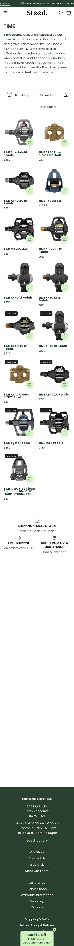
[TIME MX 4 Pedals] (20, 229)
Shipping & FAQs (37, 919)
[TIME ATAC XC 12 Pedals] (20, 326)
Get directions (37, 840)
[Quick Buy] (29, 142)
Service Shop (37, 889)
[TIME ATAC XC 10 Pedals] (20, 181)
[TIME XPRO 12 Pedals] (20, 277)
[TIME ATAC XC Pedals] (54, 374)
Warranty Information (37, 895)
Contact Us (37, 858)
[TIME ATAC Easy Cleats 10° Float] (54, 132)
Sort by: (18, 95)
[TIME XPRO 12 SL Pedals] (54, 277)
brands (60, 552)
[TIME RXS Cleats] (54, 181)
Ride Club (37, 864)
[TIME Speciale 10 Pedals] (20, 132)
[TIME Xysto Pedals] (20, 423)
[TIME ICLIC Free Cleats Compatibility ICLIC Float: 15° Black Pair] (20, 468)
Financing (37, 901)
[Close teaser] (54, 930)
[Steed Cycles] (37, 12)
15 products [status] (48, 107)
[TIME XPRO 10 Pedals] (54, 326)
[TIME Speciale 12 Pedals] (54, 229)
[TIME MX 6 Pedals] (54, 423)
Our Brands (37, 882)
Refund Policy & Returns (37, 925)
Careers (37, 907)
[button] (60, 12)
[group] (37, 3)
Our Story (37, 852)
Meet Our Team (37, 871)
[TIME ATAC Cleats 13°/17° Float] (20, 374)
